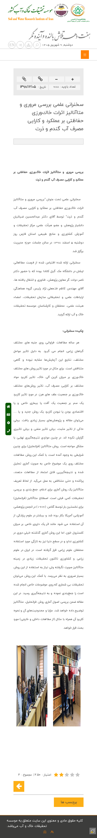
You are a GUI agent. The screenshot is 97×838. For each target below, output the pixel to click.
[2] (67, 774)
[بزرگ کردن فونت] (73, 79)
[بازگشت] (18, 786)
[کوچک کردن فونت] (56, 79)
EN (12, 45)
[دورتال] (92, 830)
